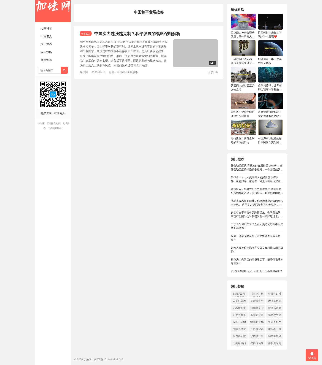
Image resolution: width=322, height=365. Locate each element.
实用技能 (46, 52)
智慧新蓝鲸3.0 (256, 315)
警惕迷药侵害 (256, 343)
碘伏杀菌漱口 (274, 308)
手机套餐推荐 (54, 127)
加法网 (53, 11)
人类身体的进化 (239, 343)
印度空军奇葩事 (239, 315)
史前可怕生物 (274, 322)
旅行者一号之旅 (274, 329)
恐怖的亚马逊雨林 (256, 336)
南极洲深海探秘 (274, 343)
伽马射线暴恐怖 (274, 336)
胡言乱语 (46, 60)
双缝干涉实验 (239, 322)
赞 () (213, 72)
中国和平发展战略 (127, 72)
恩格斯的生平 (239, 308)
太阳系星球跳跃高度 (239, 329)
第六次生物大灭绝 (274, 315)
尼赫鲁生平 (256, 300)
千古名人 (46, 36)
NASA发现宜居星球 (239, 294)
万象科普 (46, 28)
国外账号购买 (53, 123)
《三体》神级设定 (256, 294)
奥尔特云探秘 (239, 336)
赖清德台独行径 (274, 301)
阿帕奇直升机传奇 (256, 308)
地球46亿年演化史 (257, 322)
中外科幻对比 (274, 294)
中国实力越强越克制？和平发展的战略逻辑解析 (137, 33)
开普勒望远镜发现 (256, 329)
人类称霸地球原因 (239, 301)
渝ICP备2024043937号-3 (108, 359)
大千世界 (46, 44)
